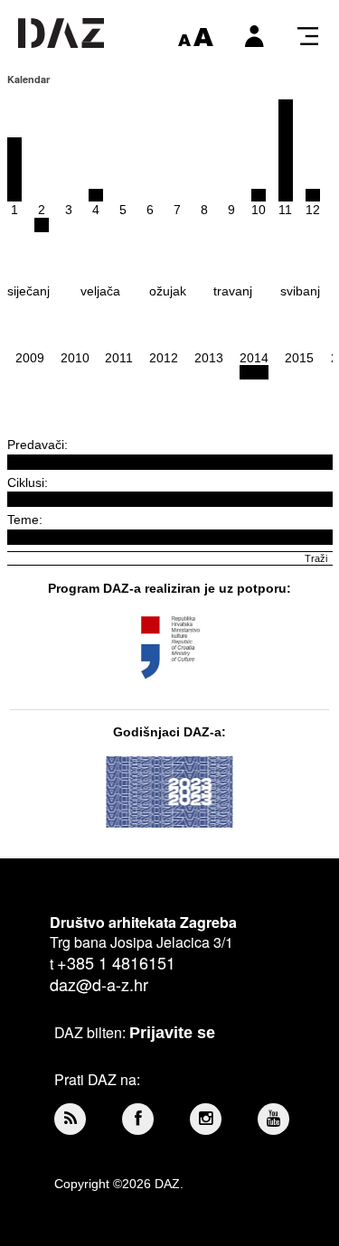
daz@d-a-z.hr (99, 984)
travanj (232, 291)
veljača (100, 291)
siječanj (28, 291)
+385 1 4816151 (116, 962)
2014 (254, 358)
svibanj (300, 291)
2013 (208, 358)
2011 (119, 358)
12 (313, 209)
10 (258, 209)
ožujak (167, 291)
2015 (299, 358)
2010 (75, 358)
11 (285, 209)
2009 (29, 358)
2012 (163, 358)
